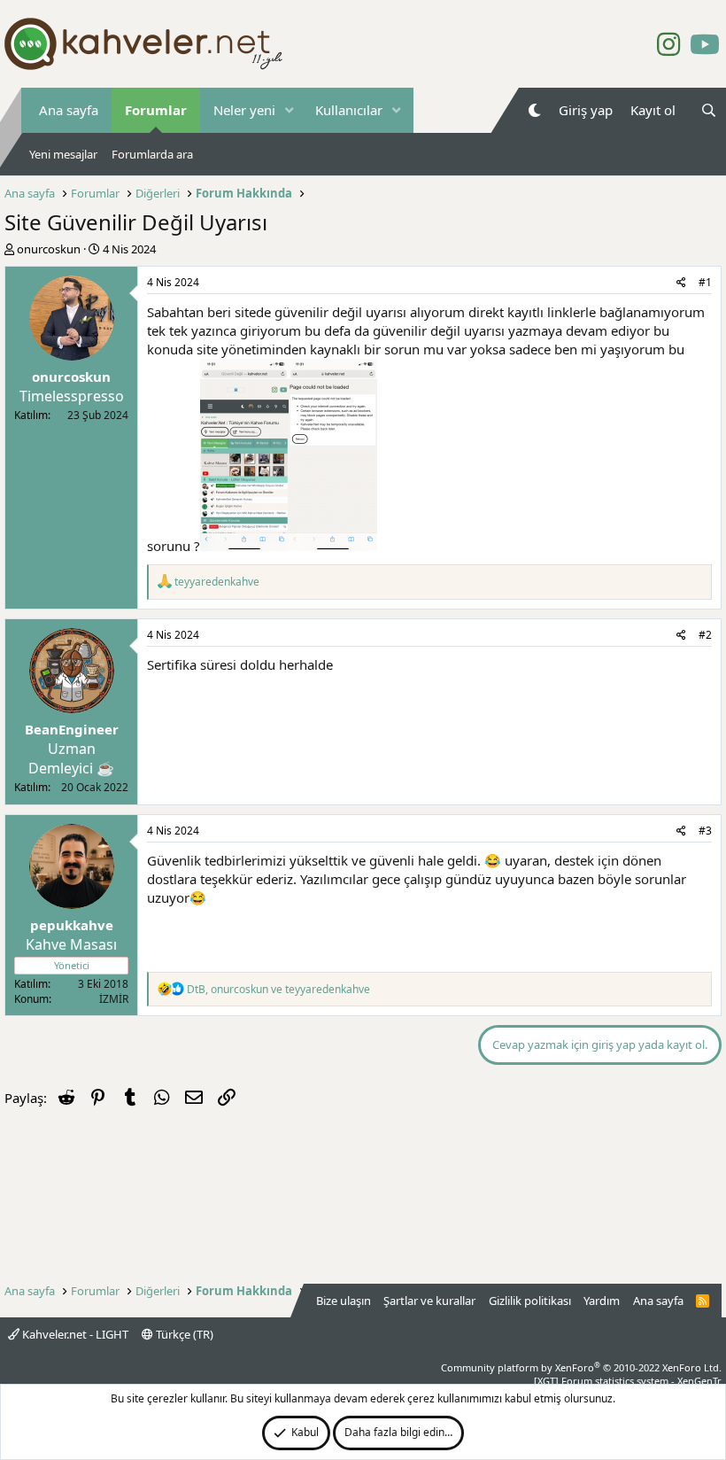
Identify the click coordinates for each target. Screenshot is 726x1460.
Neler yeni (244, 110)
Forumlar (156, 110)
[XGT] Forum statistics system (628, 1380)
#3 (705, 830)
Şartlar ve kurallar (429, 1301)
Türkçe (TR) (183, 1334)
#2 (705, 634)
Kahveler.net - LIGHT (73, 1334)
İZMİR (113, 998)
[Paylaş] (681, 283)
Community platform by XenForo (581, 1367)
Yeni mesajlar (63, 154)
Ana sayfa (68, 110)
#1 (705, 282)
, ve (278, 989)
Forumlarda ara (152, 154)
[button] (289, 110)
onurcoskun (49, 249)
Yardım (601, 1301)
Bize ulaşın (343, 1301)
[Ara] (708, 110)
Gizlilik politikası (530, 1301)
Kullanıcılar (348, 110)
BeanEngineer (72, 729)
